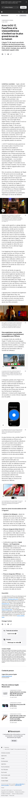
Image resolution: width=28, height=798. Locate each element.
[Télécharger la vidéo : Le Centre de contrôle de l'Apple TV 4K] (25, 371)
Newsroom (4, 15)
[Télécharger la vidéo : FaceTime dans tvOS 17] (25, 215)
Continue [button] (23, 7)
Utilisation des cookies (19, 792)
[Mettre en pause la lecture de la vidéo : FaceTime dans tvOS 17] (3, 210)
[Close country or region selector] (26, 2)
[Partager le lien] (11, 54)
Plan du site (11, 795)
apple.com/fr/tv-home (7, 609)
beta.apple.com (5, 603)
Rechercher (23, 15)
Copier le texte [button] (11, 633)
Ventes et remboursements (17, 793)
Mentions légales (4, 795)
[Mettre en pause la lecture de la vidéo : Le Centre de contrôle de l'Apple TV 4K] (3, 366)
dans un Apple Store (20, 784)
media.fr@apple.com (7, 676)
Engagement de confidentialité (7, 792)
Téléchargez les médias (13, 642)
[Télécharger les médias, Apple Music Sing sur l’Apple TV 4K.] (25, 323)
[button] (10, 7)
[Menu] (26, 12)
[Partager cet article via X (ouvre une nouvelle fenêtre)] (5, 54)
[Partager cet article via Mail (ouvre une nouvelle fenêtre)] (8, 54)
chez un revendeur (5, 785)
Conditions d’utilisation (6, 793)
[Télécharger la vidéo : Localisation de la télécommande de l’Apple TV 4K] (25, 430)
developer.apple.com (13, 599)
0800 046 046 (18, 785)
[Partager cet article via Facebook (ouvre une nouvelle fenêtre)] (2, 54)
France (2, 787)
